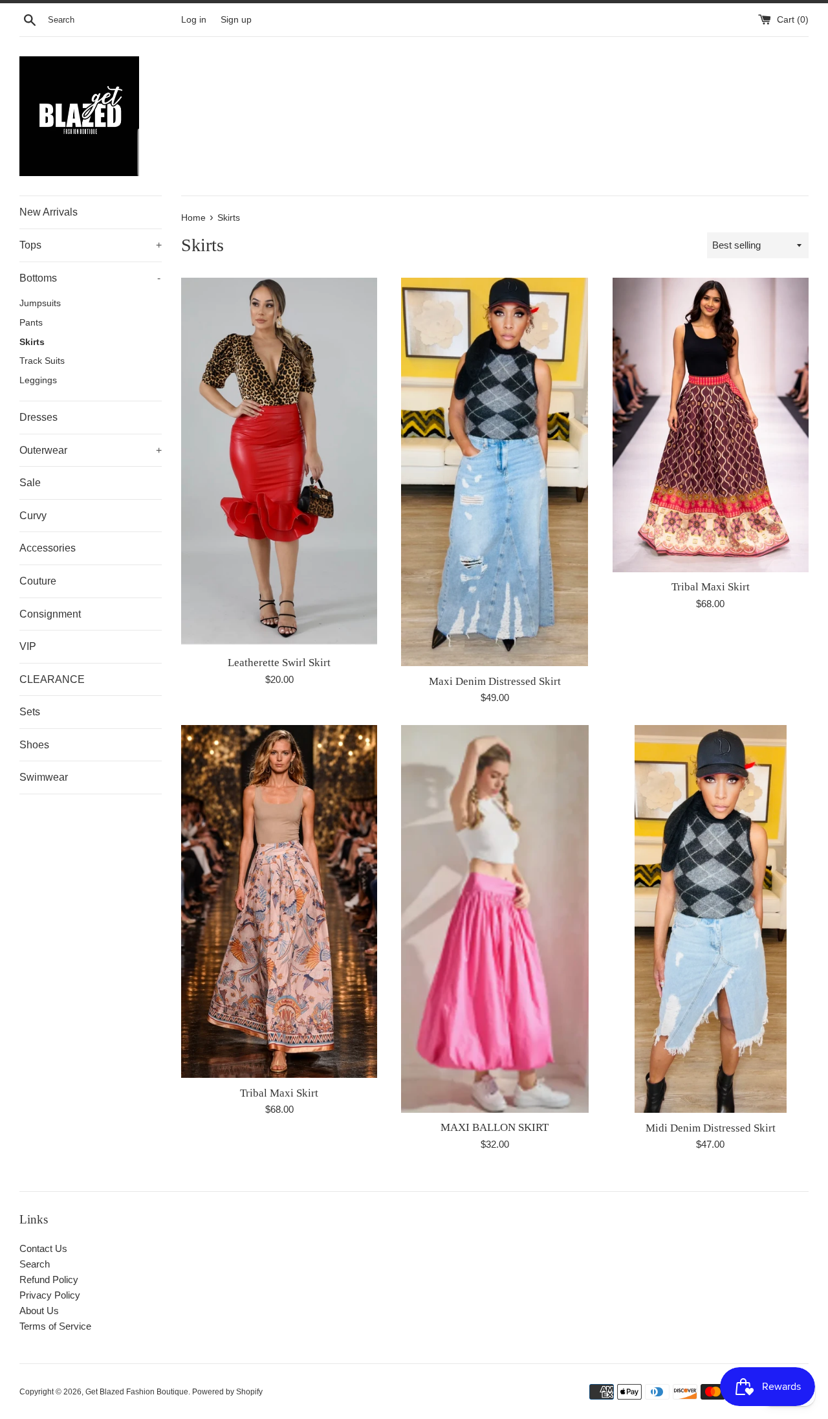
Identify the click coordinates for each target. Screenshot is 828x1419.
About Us (39, 1310)
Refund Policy (48, 1279)
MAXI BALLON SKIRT (495, 1127)
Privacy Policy (49, 1295)
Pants (31, 323)
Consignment (50, 614)
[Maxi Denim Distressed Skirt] (494, 472)
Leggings (38, 380)
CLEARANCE (52, 679)
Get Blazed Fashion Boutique (136, 1391)
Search (34, 1263)
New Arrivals (48, 212)
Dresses (38, 417)
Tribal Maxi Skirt (710, 587)
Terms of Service (55, 1326)
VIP (27, 646)
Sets (29, 711)
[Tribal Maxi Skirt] (711, 425)
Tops (90, 245)
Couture (37, 581)
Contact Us (43, 1248)
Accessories (47, 547)
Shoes (34, 744)
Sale (30, 482)
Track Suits (42, 361)
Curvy (33, 515)
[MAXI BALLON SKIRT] (495, 919)
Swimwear (43, 777)
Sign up (236, 20)
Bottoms (89, 278)
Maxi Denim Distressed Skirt (495, 681)
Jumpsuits (40, 303)
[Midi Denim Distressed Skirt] (711, 919)
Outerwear (90, 450)
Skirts (32, 342)
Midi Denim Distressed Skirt (711, 1128)
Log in (193, 20)
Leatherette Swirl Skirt (279, 662)
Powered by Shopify (227, 1391)
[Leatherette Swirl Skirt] (279, 463)
